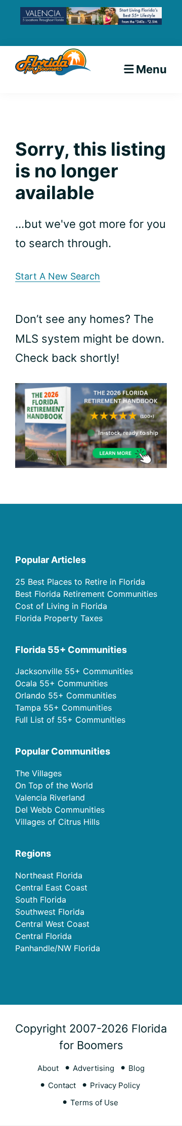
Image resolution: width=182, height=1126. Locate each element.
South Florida (40, 900)
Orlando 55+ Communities (65, 695)
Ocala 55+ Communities (61, 683)
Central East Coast (51, 887)
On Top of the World (54, 785)
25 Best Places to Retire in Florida (80, 582)
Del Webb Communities (60, 810)
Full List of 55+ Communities (70, 720)
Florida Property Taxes (59, 618)
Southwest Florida (49, 912)
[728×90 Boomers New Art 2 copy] (91, 15)
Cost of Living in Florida (61, 606)
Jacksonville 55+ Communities (74, 671)
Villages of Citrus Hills (57, 822)
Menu (151, 69)
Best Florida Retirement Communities (86, 594)
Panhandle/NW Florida (57, 948)
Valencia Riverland (50, 797)
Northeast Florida (48, 875)
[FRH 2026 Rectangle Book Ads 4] (91, 391)
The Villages (38, 773)
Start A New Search (57, 276)
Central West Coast (52, 924)
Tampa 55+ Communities (63, 707)
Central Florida (43, 936)
